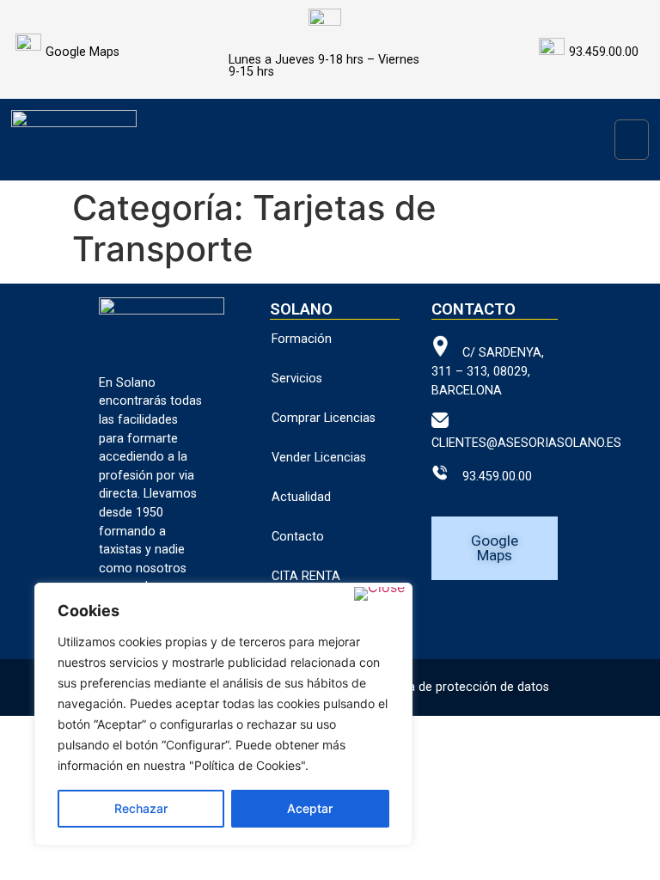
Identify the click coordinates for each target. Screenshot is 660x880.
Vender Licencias (319, 457)
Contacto (298, 536)
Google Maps (82, 52)
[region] (223, 714)
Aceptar (310, 808)
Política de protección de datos (461, 687)
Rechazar (141, 808)
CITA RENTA (306, 576)
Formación (302, 339)
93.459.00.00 (490, 476)
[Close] (379, 594)
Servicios (297, 378)
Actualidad (301, 497)
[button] (631, 139)
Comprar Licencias (324, 418)
